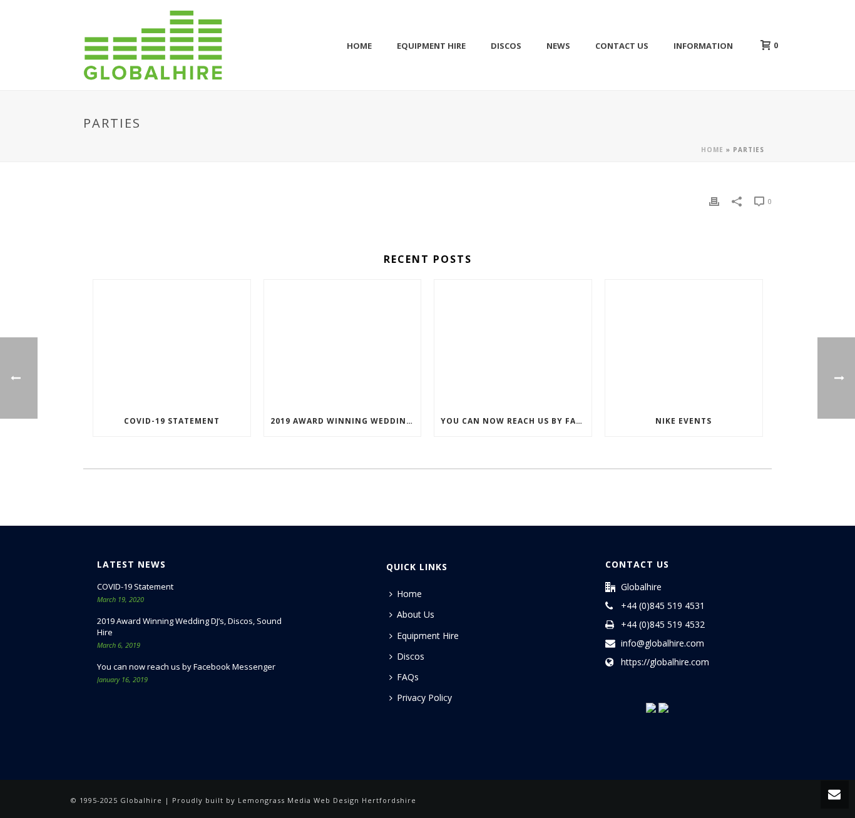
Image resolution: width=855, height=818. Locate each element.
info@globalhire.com (662, 643)
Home (359, 45)
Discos (506, 45)
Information (703, 45)
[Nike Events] (683, 343)
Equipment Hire (431, 45)
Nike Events (683, 421)
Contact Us (621, 45)
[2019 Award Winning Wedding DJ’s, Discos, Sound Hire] (342, 343)
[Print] (714, 200)
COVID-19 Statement (172, 421)
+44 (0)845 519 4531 (663, 605)
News (558, 45)
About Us (415, 614)
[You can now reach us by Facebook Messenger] (512, 343)
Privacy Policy (424, 697)
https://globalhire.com (665, 662)
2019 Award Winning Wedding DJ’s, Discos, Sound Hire (345, 421)
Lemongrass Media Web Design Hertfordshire (327, 800)
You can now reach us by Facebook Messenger (516, 421)
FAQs (408, 677)
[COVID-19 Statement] (171, 343)
